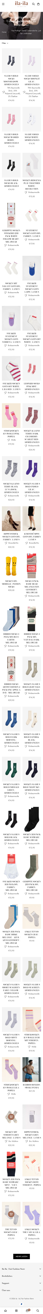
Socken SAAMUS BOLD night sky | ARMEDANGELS (31, 787)
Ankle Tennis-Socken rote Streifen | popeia (32, 1182)
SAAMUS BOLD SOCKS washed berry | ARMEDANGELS (11, 138)
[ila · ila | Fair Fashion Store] (21, 4)
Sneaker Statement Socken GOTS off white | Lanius (32, 337)
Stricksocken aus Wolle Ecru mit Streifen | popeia (31, 1039)
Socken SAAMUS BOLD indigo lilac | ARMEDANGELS (32, 488)
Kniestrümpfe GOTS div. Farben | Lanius (32, 536)
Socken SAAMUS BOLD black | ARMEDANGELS (11, 837)
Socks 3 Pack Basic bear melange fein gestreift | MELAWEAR (31, 587)
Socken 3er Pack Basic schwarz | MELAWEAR (31, 837)
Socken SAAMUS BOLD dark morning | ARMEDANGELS (11, 738)
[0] (27, 1310)
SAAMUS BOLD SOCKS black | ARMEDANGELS (11, 183)
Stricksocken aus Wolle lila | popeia (11, 1087)
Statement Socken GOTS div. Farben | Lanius (32, 233)
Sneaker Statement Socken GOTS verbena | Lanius (11, 337)
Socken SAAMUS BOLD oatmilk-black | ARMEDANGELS (32, 738)
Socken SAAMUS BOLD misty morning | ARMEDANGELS (11, 1039)
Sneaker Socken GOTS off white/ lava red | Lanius (11, 386)
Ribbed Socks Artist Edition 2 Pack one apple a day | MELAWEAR (11, 688)
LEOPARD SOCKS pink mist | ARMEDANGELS (32, 386)
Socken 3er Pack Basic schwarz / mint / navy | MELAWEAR (11, 1183)
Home (4, 32)
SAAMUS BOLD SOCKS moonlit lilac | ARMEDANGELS (32, 80)
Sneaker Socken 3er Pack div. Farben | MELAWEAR (11, 886)
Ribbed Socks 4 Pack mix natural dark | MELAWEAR (32, 638)
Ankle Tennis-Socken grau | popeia (31, 934)
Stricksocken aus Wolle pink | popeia (11, 433)
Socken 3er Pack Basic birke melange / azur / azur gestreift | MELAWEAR (11, 937)
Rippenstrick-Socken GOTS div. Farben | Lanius (11, 536)
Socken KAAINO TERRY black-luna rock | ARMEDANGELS (11, 488)
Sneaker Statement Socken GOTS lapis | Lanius (32, 287)
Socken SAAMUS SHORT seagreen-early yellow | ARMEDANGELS (11, 989)
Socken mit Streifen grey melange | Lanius (11, 1135)
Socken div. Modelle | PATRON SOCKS (11, 584)
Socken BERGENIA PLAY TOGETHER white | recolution (32, 184)
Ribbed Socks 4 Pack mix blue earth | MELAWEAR (11, 638)
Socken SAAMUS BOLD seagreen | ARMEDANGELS (31, 987)
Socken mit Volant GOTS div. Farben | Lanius (11, 286)
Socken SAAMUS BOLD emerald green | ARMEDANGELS (11, 788)
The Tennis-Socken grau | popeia (11, 1232)
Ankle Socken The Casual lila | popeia (32, 1232)
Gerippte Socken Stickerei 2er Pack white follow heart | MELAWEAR (11, 236)
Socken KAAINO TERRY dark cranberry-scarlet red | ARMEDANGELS (32, 436)
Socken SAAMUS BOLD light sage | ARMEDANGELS (32, 687)
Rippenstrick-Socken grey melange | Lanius (32, 1135)
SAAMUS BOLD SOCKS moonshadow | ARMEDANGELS (11, 80)
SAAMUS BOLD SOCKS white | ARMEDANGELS (31, 137)
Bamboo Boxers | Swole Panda (32, 1086)
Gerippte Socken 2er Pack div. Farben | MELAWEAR (32, 886)
